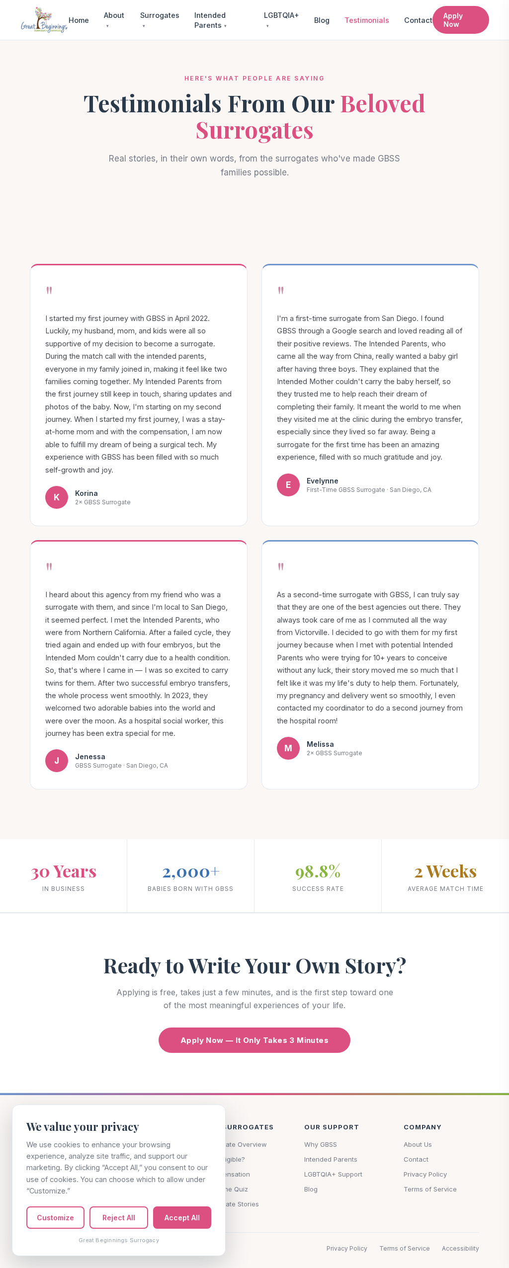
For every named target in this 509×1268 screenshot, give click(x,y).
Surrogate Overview (236, 1144)
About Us (418, 1144)
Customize (55, 1217)
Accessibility (460, 1248)
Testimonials (366, 20)
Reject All (118, 1217)
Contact (418, 20)
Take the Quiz (226, 1189)
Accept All (182, 1217)
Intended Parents (330, 1159)
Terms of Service (430, 1189)
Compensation (227, 1174)
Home (79, 20)
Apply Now (453, 19)
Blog (322, 20)
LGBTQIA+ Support (333, 1174)
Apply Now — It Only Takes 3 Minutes (254, 1040)
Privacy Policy (425, 1174)
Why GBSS (320, 1144)
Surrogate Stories (232, 1204)
